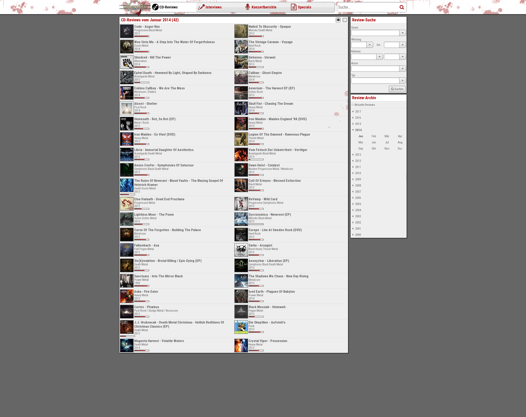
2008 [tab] (358, 185)
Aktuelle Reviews (364, 105)
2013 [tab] (358, 155)
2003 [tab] (358, 216)
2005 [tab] (358, 204)
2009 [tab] (358, 179)
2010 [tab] (358, 173)
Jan (360, 136)
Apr (400, 136)
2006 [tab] (358, 198)
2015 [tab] (358, 124)
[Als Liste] (338, 19)
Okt (374, 148)
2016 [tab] (358, 118)
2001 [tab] (358, 228)
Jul (387, 142)
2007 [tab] (358, 192)
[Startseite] (135, 8)
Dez (400, 148)
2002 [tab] (358, 222)
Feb (374, 136)
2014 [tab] (358, 130)
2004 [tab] (358, 210)
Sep (361, 148)
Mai (361, 142)
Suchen (398, 89)
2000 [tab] (358, 235)
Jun (374, 142)
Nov (387, 148)
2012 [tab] (358, 161)
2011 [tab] (358, 167)
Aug (400, 142)
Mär (387, 136)
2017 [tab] (358, 111)
